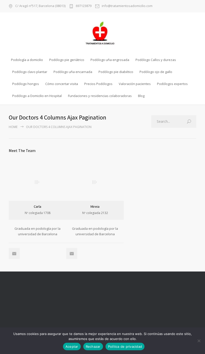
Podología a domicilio (27, 60)
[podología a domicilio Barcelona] (102, 33)
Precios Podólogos (98, 84)
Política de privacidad (125, 346)
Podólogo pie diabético (115, 72)
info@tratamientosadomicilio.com (127, 6)
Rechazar (93, 346)
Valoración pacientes (135, 84)
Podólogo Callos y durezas (156, 60)
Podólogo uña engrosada (109, 60)
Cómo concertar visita (61, 84)
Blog (141, 96)
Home (13, 127)
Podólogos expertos (172, 84)
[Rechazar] (198, 340)
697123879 (84, 6)
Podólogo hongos (25, 84)
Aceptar (72, 346)
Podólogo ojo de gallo (156, 72)
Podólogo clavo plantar (29, 72)
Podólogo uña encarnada (73, 72)
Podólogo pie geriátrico (66, 60)
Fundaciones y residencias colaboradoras (100, 96)
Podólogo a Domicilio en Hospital (37, 96)
